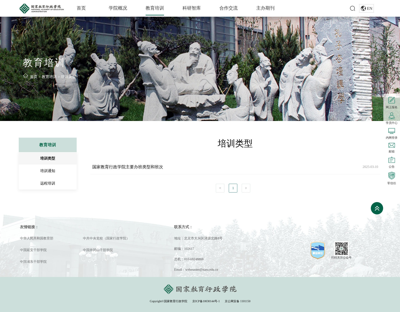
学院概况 (118, 8)
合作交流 (228, 8)
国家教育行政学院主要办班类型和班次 (127, 167)
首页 (81, 8)
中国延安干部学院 (33, 250)
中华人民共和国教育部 (36, 238)
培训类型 (68, 77)
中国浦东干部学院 (33, 261)
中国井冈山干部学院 (98, 250)
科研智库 (191, 8)
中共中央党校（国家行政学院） (106, 238)
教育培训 (155, 8)
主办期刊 (265, 8)
